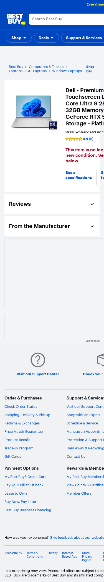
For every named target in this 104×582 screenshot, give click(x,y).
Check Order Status (20, 406)
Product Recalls (17, 439)
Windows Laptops (67, 71)
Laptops (15, 71)
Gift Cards (12, 456)
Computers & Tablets (46, 66)
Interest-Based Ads (69, 554)
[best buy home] (16, 19)
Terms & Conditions (35, 554)
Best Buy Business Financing (27, 510)
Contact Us (76, 456)
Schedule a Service (82, 423)
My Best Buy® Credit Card (25, 476)
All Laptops (37, 71)
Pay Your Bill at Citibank (24, 485)
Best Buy (16, 66)
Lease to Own (15, 493)
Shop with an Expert (83, 415)
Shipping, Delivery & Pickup (27, 415)
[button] (19, 38)
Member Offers (79, 493)
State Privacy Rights (87, 556)
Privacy (52, 553)
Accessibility (13, 553)
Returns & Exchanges (22, 423)
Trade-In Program (19, 448)
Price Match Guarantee (23, 431)
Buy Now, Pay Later (20, 501)
